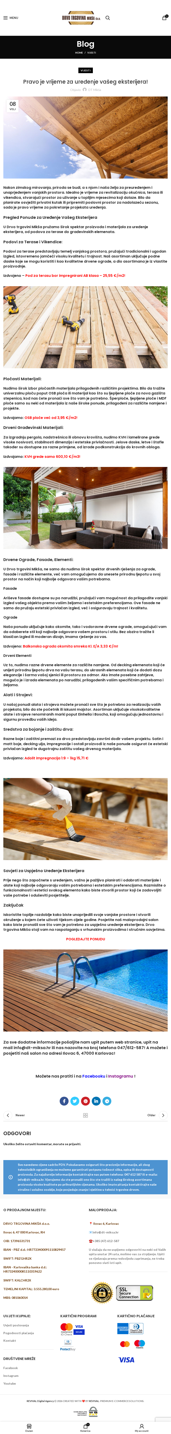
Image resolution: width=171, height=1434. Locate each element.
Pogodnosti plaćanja (18, 1333)
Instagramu (120, 1076)
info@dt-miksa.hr (32, 1047)
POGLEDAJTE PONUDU (85, 939)
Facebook (10, 1368)
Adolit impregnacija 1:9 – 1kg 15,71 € (56, 758)
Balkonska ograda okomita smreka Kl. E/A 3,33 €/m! (70, 646)
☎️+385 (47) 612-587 (104, 1241)
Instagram (10, 1376)
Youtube (9, 1383)
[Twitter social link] (74, 1101)
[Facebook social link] (64, 1101)
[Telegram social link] (106, 1101)
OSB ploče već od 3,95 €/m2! (50, 417)
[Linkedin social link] (96, 1101)
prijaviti (74, 1144)
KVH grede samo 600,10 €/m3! (52, 456)
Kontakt (9, 1340)
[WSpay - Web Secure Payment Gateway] (85, 1411)
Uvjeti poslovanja (16, 1325)
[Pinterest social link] (85, 1101)
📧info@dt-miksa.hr (104, 1232)
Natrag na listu (85, 1115)
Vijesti (91, 52)
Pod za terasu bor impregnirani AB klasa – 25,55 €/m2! (75, 275)
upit (95, 1042)
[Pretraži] (107, 17)
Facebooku (93, 1076)
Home (79, 52)
